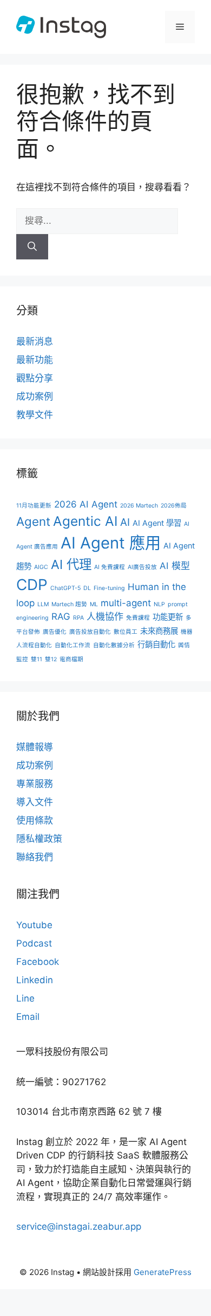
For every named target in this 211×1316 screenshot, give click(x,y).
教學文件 (34, 414)
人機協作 (105, 616)
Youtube (34, 925)
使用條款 (34, 820)
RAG (60, 616)
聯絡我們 (34, 857)
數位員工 (125, 631)
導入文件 (34, 802)
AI (125, 522)
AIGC (41, 567)
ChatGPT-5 (65, 588)
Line (25, 998)
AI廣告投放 (142, 567)
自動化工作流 (72, 645)
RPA (78, 617)
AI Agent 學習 (157, 522)
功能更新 (168, 616)
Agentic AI (85, 521)
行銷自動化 (156, 644)
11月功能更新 (33, 505)
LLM (43, 604)
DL (87, 588)
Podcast (34, 943)
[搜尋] (32, 247)
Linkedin (34, 980)
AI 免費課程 (109, 567)
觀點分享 (34, 378)
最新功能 (34, 359)
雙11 (36, 659)
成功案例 (34, 396)
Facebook (37, 961)
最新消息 (34, 341)
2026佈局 (174, 505)
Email (27, 1016)
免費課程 (138, 617)
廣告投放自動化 (90, 631)
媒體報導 (34, 747)
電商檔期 (71, 659)
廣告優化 (55, 631)
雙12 (51, 659)
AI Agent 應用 (111, 542)
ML (94, 604)
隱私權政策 (39, 838)
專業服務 (34, 783)
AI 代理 (71, 564)
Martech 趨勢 (69, 604)
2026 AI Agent (85, 504)
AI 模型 (175, 565)
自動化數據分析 (114, 645)
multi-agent (126, 603)
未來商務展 (159, 630)
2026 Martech (139, 505)
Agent (33, 521)
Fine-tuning (109, 588)
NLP (159, 604)
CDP (32, 584)
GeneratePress (163, 1272)
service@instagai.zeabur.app (78, 1226)
